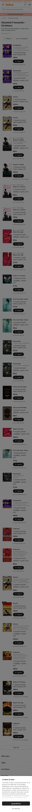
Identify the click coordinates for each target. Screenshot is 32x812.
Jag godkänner (16, 803)
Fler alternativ (16, 808)
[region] (16, 794)
